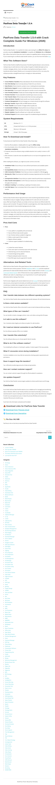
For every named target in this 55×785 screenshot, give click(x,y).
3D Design (7, 463)
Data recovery (14, 20)
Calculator (7, 505)
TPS (6, 738)
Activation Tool (8, 475)
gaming (7, 586)
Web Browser (8, 762)
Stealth (7, 706)
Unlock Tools (8, 744)
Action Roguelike (9, 471)
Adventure (7, 479)
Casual (6, 511)
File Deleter (8, 556)
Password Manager (9, 640)
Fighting (7, 550)
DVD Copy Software (10, 544)
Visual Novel (8, 758)
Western (7, 766)
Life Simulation (8, 610)
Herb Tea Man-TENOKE (10, 449)
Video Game (8, 748)
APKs (6, 485)
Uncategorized (8, 742)
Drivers (7, 540)
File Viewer (7, 570)
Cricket (6, 519)
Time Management (9, 732)
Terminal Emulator (9, 724)
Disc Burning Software (10, 530)
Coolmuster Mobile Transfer (10, 273)
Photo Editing (8, 644)
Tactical (7, 718)
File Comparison (9, 552)
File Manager (8, 560)
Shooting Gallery (9, 692)
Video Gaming (8, 750)
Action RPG (7, 473)
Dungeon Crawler (9, 542)
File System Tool (9, 564)
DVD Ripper (8, 546)
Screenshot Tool (9, 686)
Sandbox (7, 678)
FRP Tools (7, 582)
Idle (6, 596)
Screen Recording (9, 684)
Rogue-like (7, 666)
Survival (7, 712)
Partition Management (10, 636)
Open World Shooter (10, 634)
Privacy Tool (8, 650)
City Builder (8, 513)
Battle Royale (8, 499)
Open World (8, 632)
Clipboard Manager (9, 515)
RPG (6, 672)
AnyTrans (47, 270)
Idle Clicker (7, 598)
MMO (6, 618)
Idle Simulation (8, 602)
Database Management (10, 529)
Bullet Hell (7, 503)
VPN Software (8, 760)
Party (6, 638)
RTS (6, 676)
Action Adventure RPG (10, 469)
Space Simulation (9, 702)
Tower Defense (8, 736)
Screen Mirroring (9, 682)
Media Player (8, 614)
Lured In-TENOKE (9, 447)
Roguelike (7, 668)
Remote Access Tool (10, 662)
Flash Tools (7, 574)
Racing (6, 658)
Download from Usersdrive (16, 413)
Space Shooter (8, 700)
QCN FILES (7, 656)
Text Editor (7, 728)
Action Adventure (9, 467)
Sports (6, 704)
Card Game (7, 507)
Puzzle (6, 654)
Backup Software (9, 495)
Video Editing (8, 746)
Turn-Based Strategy (10, 740)
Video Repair (8, 752)
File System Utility (9, 566)
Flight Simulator (9, 576)
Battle (6, 497)
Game (6, 584)
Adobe (6, 477)
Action (6, 465)
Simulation (7, 694)
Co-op (6, 517)
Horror (6, 594)
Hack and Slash (8, 592)
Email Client (8, 548)
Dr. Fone (37, 268)
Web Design (8, 764)
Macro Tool (7, 612)
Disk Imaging (8, 532)
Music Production (9, 628)
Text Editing (8, 726)
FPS (6, 580)
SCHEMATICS (8, 680)
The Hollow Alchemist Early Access (13, 453)
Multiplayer (8, 624)
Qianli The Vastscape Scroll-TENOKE (13, 451)
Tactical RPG (8, 720)
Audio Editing (8, 491)
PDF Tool (7, 642)
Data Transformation (10, 527)
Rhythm (7, 664)
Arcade (6, 489)
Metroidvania (8, 616)
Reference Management (11, 660)
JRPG (6, 608)
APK (6, 483)
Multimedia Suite (9, 622)
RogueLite (7, 670)
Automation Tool (9, 493)
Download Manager (10, 537)
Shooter (7, 690)
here (49, 56)
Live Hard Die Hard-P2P (11, 455)
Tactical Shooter (9, 722)
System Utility (8, 716)
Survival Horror (8, 714)
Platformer (7, 646)
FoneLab (35, 281)
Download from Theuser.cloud (17, 410)
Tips (6, 734)
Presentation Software (10, 648)
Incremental (8, 604)
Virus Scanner (8, 756)
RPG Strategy (8, 674)
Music (6, 626)
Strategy (7, 708)
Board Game (8, 501)
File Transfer (8, 568)
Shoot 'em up (8, 688)
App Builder (8, 487)
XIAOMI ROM (8, 770)
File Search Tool (9, 562)
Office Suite (8, 630)
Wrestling (7, 768)
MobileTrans (29, 268)
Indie (6, 606)
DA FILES (7, 522)
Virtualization (8, 754)
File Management (9, 558)
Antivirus (7, 481)
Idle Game (7, 600)
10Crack (13, 27)
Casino (6, 509)
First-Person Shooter (10, 572)
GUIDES (7, 590)
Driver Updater (8, 538)
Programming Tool (9, 652)
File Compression (9, 554)
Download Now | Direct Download (27, 32)
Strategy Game (8, 710)
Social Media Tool (9, 698)
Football (7, 578)
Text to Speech (8, 730)
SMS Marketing (8, 696)
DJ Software (8, 534)
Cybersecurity (8, 521)
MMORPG (7, 620)
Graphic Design (8, 588)
